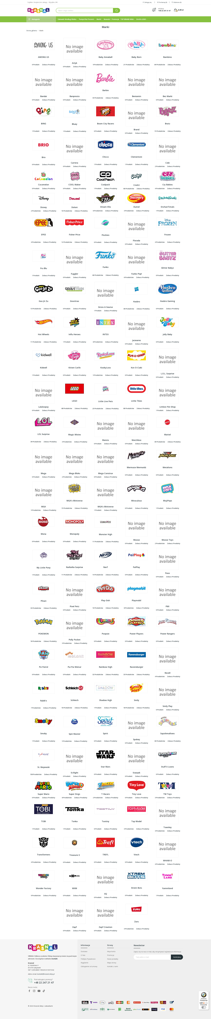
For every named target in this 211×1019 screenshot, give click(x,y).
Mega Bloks (74, 473)
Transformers (43, 854)
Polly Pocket (74, 639)
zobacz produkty (48, 65)
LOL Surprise (43, 434)
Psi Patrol (43, 667)
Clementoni (136, 156)
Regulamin (84, 963)
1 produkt (35, 131)
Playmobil (136, 600)
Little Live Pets (105, 401)
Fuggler (74, 273)
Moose (136, 540)
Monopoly (74, 534)
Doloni (74, 207)
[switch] (204, 1007)
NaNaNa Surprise (74, 567)
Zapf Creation (105, 927)
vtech (136, 854)
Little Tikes (136, 401)
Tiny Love (136, 794)
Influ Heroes (74, 334)
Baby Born (136, 57)
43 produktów (97, 98)
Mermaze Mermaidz (136, 467)
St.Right (74, 772)
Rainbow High (105, 667)
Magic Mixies (74, 434)
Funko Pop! (136, 273)
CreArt (136, 185)
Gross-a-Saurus (105, 307)
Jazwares (136, 340)
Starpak (136, 772)
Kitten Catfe (74, 367)
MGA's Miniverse (74, 500)
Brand (136, 129)
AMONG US (43, 57)
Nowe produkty (112, 959)
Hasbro (136, 301)
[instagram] (34, 991)
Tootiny (105, 821)
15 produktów (159, 131)
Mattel (167, 434)
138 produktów (35, 774)
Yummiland (167, 888)
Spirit (105, 733)
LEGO (74, 401)
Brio (43, 157)
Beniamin (136, 96)
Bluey (74, 124)
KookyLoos (105, 367)
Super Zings (74, 794)
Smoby (43, 733)
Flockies (105, 235)
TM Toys (167, 794)
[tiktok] (44, 991)
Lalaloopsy (43, 406)
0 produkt (35, 65)
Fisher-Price (74, 234)
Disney (43, 207)
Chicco (105, 156)
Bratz (167, 123)
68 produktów (66, 408)
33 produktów (35, 608)
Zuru (136, 921)
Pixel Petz (74, 606)
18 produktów (35, 641)
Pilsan (43, 601)
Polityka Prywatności (88, 959)
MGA (43, 506)
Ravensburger (136, 667)
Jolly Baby (167, 334)
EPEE (43, 234)
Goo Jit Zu (43, 301)
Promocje (110, 955)
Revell (167, 673)
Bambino (167, 57)
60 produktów (128, 189)
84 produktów (159, 65)
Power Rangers (167, 633)
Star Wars (105, 766)
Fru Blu (43, 268)
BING (43, 123)
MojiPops (167, 500)
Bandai (43, 96)
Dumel (136, 206)
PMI (167, 606)
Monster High (105, 534)
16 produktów (66, 708)
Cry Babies (167, 184)
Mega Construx (105, 473)
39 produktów (35, 442)
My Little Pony (44, 567)
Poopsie (105, 633)
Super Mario (43, 794)
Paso (167, 573)
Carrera (74, 162)
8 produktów (98, 342)
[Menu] (207, 992)
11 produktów (35, 342)
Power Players (136, 633)
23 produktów (97, 408)
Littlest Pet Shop (167, 406)
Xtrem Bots (136, 888)
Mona (43, 534)
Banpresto (75, 96)
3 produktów (129, 211)
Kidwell (43, 367)
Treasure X (74, 855)
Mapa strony (111, 963)
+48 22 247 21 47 (164, 10)
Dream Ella (105, 206)
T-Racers (105, 794)
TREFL (105, 854)
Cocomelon (43, 184)
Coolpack (105, 184)
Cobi (167, 162)
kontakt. (55, 959)
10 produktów (66, 211)
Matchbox (136, 440)
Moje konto (111, 951)
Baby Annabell (105, 57)
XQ (105, 893)
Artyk (74, 63)
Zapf (74, 927)
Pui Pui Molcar (74, 667)
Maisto (105, 440)
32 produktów (97, 674)
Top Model (136, 821)
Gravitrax (74, 301)
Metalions (167, 467)
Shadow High (105, 700)
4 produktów (160, 188)
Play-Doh (105, 600)
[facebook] (29, 991)
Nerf (105, 567)
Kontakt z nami (112, 966)
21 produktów (128, 65)
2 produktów (160, 166)
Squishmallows (167, 733)
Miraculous (136, 500)
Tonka (75, 821)
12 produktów (66, 242)
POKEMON (43, 633)
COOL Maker (74, 184)
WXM (74, 888)
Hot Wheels (43, 334)
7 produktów (36, 708)
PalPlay (136, 567)
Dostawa (84, 951)
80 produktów (128, 408)
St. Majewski (43, 767)
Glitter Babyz (167, 268)
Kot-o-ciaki (136, 367)
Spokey (136, 739)
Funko (105, 267)
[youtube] (39, 991)
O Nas (83, 955)
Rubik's (43, 700)
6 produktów (98, 211)
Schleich (74, 700)
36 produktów (128, 309)
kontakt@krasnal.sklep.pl (46, 974)
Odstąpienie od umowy (89, 966)
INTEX (106, 334)
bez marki (167, 96)
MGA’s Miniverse (106, 506)
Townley (167, 827)
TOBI (43, 821)
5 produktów (98, 375)
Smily (136, 700)
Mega (43, 473)
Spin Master (74, 734)
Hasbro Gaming (167, 301)
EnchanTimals (167, 206)
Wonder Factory (43, 888)
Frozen (167, 234)
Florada (136, 240)
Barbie (105, 90)
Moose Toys (167, 540)
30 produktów (159, 442)
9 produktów (98, 65)
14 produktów (97, 575)
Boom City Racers (105, 123)
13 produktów (35, 309)
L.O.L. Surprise (167, 373)
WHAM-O (167, 860)
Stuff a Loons (167, 766)
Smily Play (167, 706)
